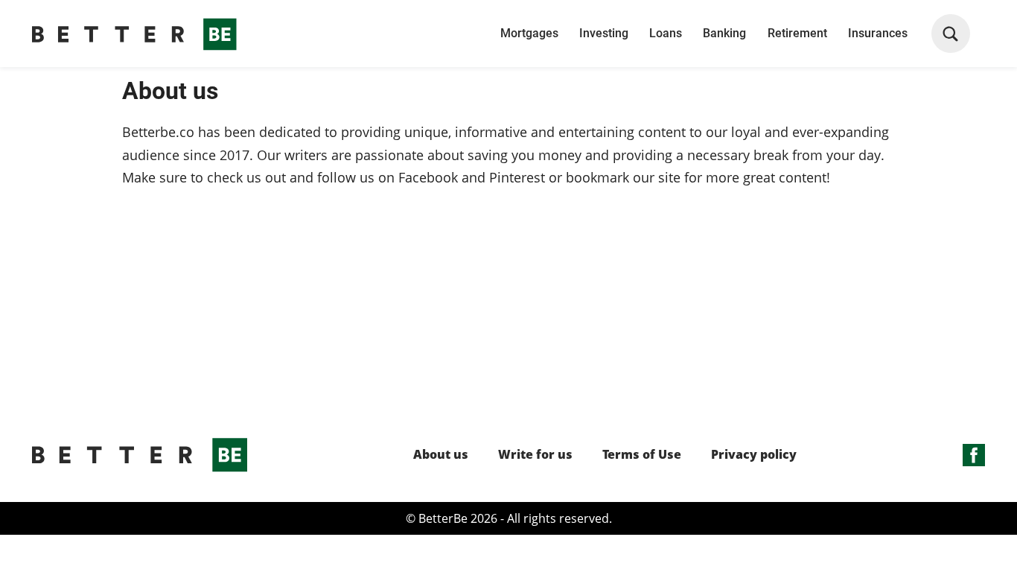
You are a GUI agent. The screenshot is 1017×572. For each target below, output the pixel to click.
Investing (603, 33)
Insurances (878, 33)
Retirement (797, 33)
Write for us (535, 455)
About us (440, 455)
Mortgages (529, 33)
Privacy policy (754, 455)
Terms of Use (641, 455)
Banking (724, 33)
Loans (665, 33)
